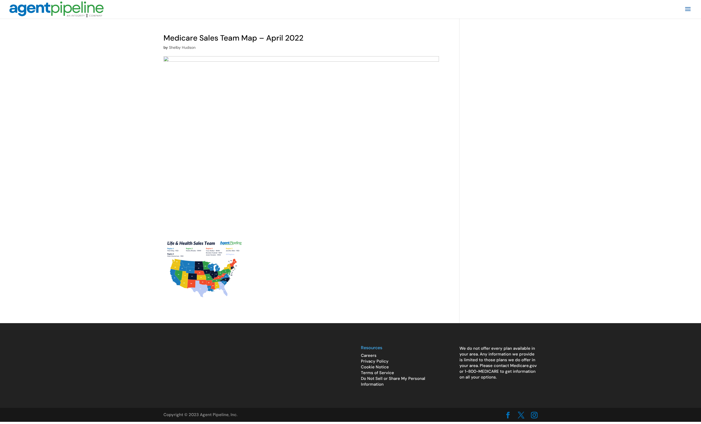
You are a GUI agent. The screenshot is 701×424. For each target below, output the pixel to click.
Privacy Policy (375, 361)
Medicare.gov (523, 365)
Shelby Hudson (182, 47)
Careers (369, 355)
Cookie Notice (375, 367)
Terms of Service (377, 372)
